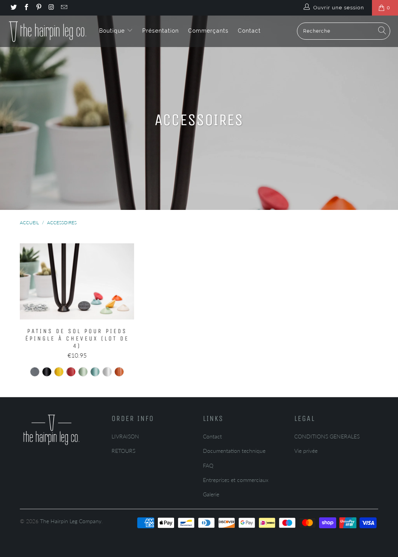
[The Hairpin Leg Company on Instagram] (50, 8)
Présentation (160, 31)
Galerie (211, 494)
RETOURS (123, 450)
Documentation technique (234, 450)
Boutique (113, 31)
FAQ (208, 465)
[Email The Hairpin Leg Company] (63, 8)
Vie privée (306, 450)
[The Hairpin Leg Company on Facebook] (25, 8)
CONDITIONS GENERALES (327, 436)
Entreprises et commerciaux (236, 480)
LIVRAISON (125, 436)
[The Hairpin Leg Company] (47, 31)
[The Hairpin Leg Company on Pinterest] (38, 8)
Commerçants (208, 31)
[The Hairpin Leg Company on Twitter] (13, 8)
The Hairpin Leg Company (70, 521)
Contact (249, 31)
